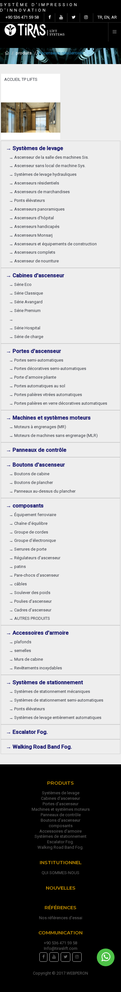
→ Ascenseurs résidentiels (34, 183)
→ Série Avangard (26, 301)
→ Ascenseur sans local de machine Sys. (47, 165)
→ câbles (18, 583)
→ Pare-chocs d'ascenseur (34, 575)
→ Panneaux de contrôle (36, 450)
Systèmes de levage (60, 792)
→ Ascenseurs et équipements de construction (53, 243)
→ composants (25, 505)
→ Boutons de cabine (29, 473)
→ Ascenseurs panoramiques (37, 209)
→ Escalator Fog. (27, 732)
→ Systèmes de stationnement (44, 682)
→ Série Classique (26, 293)
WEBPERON (77, 973)
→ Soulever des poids (29, 592)
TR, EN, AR (107, 17)
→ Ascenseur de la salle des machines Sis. (49, 157)
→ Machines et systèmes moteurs (48, 417)
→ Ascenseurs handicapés (34, 226)
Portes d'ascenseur (60, 803)
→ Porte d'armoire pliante (32, 377)
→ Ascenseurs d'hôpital (31, 217)
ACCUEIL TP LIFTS (20, 79)
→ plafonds (20, 641)
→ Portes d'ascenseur (33, 351)
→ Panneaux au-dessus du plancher (42, 491)
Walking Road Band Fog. (60, 847)
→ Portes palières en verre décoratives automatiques (58, 403)
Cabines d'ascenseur (60, 798)
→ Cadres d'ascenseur (30, 610)
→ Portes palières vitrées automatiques (45, 394)
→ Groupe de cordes (28, 532)
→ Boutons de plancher (31, 482)
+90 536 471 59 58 (22, 17)
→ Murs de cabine (26, 659)
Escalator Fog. (60, 841)
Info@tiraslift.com (60, 948)
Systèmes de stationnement (60, 836)
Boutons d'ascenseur (60, 820)
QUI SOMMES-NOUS (60, 872)
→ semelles (20, 650)
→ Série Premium (25, 310)
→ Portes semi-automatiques (36, 360)
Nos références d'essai (60, 917)
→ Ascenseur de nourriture (34, 261)
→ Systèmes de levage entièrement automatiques (55, 717)
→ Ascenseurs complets (32, 252)
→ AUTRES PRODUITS (29, 618)
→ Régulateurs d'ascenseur (34, 557)
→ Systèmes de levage (34, 148)
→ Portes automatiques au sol (37, 385)
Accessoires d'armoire (60, 831)
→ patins (17, 566)
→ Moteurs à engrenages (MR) (37, 426)
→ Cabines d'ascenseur (35, 275)
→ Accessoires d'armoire (37, 632)
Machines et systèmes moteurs (61, 809)
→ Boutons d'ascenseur (35, 464)
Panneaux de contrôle (61, 814)
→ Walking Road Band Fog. (39, 746)
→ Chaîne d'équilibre (28, 523)
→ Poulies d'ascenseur (30, 601)
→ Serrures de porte (27, 549)
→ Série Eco (20, 284)
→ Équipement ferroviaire (32, 514)
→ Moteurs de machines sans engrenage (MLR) (53, 435)
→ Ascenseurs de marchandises (39, 191)
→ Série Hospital (24, 328)
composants (61, 825)
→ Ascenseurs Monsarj (31, 235)
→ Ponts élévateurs (27, 200)
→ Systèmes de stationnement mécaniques (49, 691)
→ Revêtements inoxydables (35, 668)
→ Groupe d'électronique (32, 540)
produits (24, 53)
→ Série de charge (26, 336)
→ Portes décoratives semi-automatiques (47, 368)
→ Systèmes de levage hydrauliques (42, 174)
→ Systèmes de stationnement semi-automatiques (56, 700)
